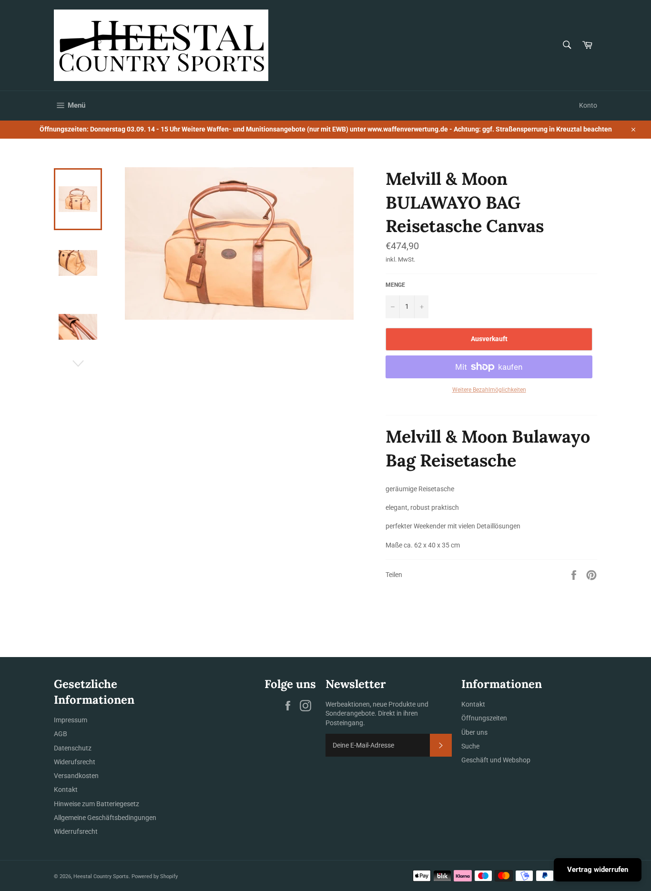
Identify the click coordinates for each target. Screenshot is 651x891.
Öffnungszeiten (484, 718)
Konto (588, 105)
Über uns (474, 732)
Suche (470, 746)
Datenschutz (73, 748)
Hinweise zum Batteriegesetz (96, 804)
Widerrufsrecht (76, 831)
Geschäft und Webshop (495, 760)
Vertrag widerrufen (597, 869)
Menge (395, 285)
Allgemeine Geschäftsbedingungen (105, 817)
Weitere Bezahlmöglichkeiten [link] (489, 389)
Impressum (70, 720)
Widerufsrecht (74, 762)
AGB (60, 734)
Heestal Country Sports (101, 876)
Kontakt (66, 789)
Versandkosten (76, 776)
